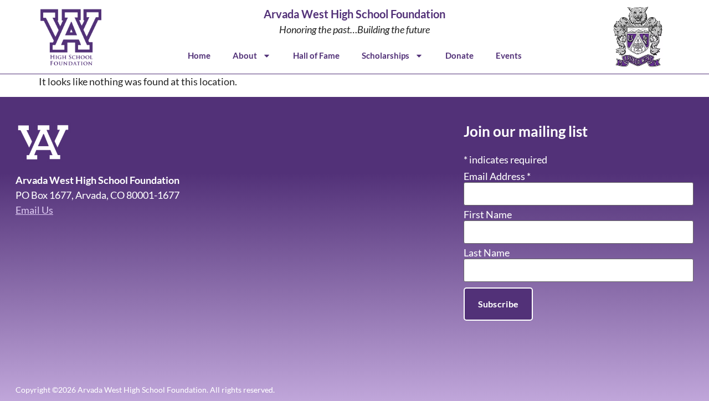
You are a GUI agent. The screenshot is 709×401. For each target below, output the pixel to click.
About (245, 55)
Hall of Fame (316, 55)
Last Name (487, 253)
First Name (488, 214)
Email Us (34, 210)
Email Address (497, 176)
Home (199, 55)
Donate (459, 55)
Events (509, 55)
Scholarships (385, 55)
